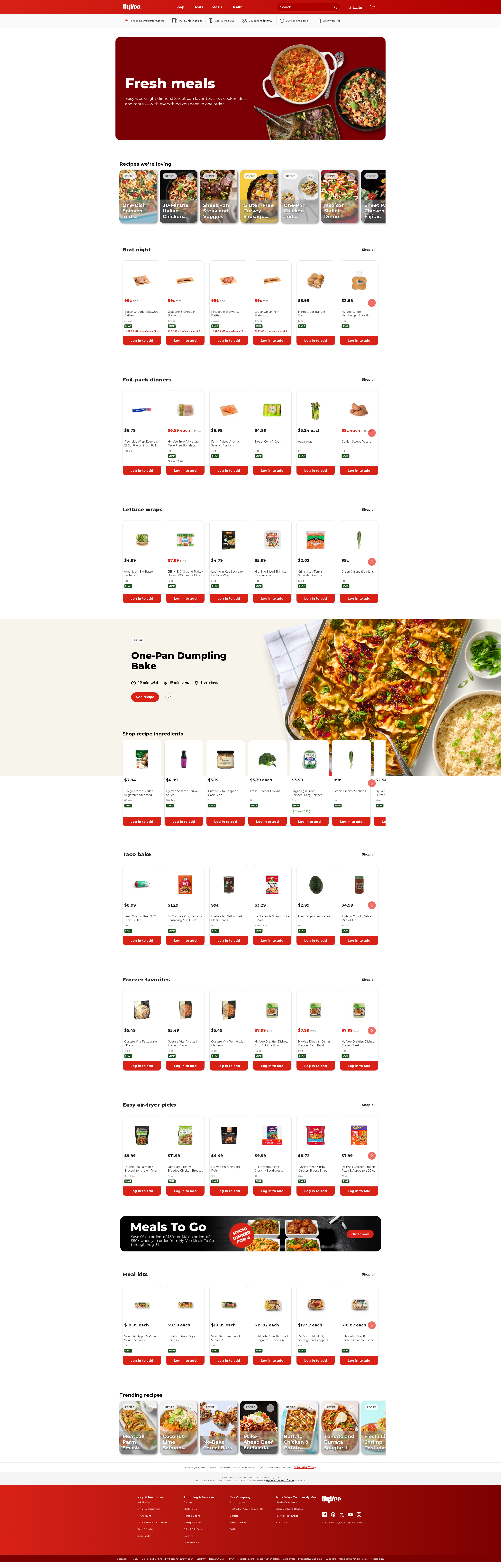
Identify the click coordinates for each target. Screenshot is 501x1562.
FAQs (233, 1529)
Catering (189, 1535)
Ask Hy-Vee (143, 1502)
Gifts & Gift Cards (193, 1529)
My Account (144, 1515)
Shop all (368, 250)
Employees (289, 1558)
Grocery (188, 1502)
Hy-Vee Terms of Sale (280, 1480)
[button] (301, 811)
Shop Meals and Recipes (289, 1508)
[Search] (335, 7)
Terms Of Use (216, 1558)
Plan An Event (192, 1542)
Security (201, 1558)
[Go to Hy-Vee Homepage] (132, 7)
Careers (234, 1515)
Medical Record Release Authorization (258, 1558)
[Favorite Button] (149, 177)
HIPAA (230, 1558)
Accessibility (377, 1558)
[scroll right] (372, 196)
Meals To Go (190, 1508)
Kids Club (281, 1522)
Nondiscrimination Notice (353, 1558)
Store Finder (144, 1535)
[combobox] (308, 7)
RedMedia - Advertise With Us (246, 1508)
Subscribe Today (305, 1467)
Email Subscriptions (148, 1508)
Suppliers (330, 1558)
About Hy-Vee (237, 1502)
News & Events (238, 1522)
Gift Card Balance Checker (152, 1522)
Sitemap (122, 1558)
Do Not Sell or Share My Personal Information (167, 1558)
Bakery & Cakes (192, 1522)
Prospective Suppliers (310, 1558)
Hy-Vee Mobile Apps (287, 1515)
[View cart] (372, 7)
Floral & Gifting (192, 1515)
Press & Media (145, 1529)
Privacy (134, 1558)
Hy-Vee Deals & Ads (286, 1502)
